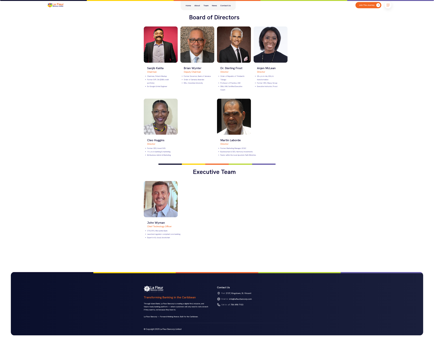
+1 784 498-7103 (235, 304)
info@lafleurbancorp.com (240, 299)
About (197, 6)
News (214, 6)
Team (206, 6)
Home (188, 6)
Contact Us (225, 6)
